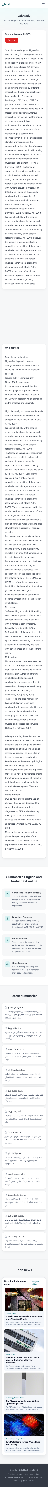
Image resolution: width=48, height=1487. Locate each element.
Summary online (32, 1474)
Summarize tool (35, 1477)
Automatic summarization (15, 1477)
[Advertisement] (24, 316)
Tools (10, 40)
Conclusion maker (15, 1474)
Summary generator (22, 1480)
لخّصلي (6, 4)
